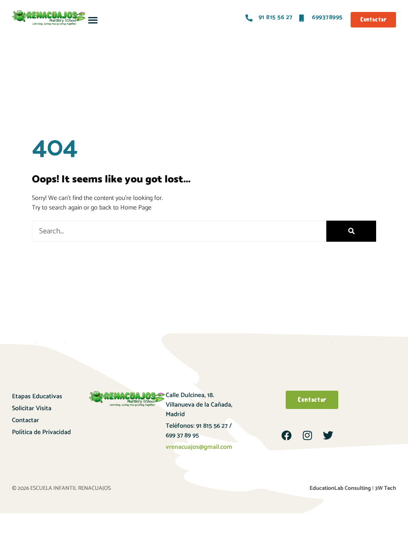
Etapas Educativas (37, 396)
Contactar (25, 420)
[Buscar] (351, 231)
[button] (92, 19)
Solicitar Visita (31, 408)
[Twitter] (328, 435)
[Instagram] (307, 435)
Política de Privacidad (41, 432)
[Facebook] (286, 435)
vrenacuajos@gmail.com (199, 447)
